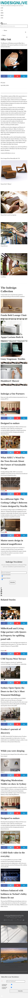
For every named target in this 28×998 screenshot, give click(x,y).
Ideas (2, 772)
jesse (3, 82)
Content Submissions (12, 911)
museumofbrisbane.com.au (8, 153)
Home (2, 679)
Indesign (3, 415)
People (2, 721)
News (5, 30)
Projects (3, 650)
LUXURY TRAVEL (14, 967)
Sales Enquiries (22, 911)
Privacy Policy (17, 913)
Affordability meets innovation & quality (14, 943)
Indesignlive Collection (5, 578)
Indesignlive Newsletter (6, 574)
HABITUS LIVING (14, 945)
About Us (4, 911)
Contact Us (10, 913)
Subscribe (12, 582)
